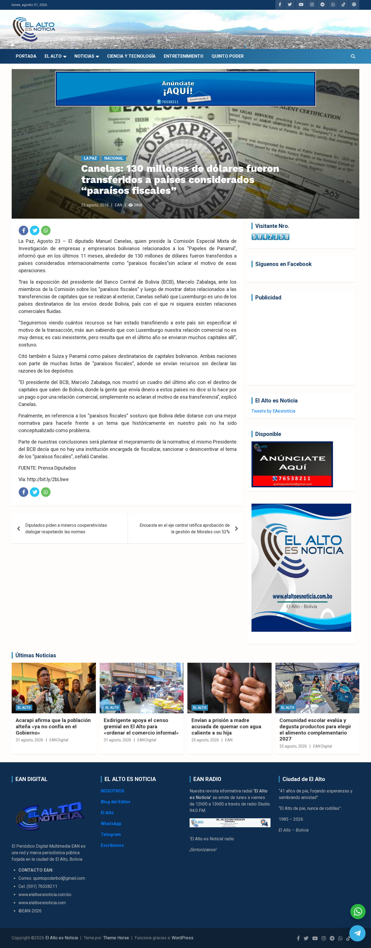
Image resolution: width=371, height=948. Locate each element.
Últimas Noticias (35, 655)
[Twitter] (34, 230)
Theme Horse (116, 937)
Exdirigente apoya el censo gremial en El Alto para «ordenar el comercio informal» (141, 726)
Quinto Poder (228, 56)
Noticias (84, 56)
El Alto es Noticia (61, 937)
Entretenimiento (183, 56)
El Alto (53, 56)
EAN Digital (58, 740)
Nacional (113, 158)
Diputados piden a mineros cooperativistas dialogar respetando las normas (66, 528)
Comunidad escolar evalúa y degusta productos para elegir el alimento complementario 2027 (315, 729)
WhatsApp (111, 823)
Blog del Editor (116, 801)
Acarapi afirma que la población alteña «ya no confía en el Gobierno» (53, 726)
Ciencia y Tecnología (131, 56)
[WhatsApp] (46, 230)
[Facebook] (23, 230)
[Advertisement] (301, 343)
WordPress (182, 937)
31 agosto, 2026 (29, 740)
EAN (118, 205)
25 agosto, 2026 (205, 740)
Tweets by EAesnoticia (273, 411)
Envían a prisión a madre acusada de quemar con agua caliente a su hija (226, 726)
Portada (26, 56)
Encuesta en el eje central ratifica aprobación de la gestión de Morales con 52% (185, 528)
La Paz (90, 158)
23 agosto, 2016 (95, 205)
